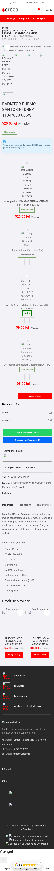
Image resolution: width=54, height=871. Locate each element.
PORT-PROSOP (20, 483)
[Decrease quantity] (22, 262)
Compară (30, 468)
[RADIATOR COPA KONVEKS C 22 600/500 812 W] (40, 621)
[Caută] (32, 10)
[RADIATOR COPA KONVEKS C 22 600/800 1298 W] (14, 621)
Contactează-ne (27, 255)
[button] (14, 655)
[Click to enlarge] (7, 47)
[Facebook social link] (14, 493)
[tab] (8, 505)
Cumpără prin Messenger (26, 440)
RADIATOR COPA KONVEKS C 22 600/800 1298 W (13, 641)
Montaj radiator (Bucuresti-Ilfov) (27, 250)
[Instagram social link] (6, 761)
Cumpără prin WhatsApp (26, 432)
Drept (49, 412)
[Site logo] (10, 10)
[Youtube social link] (14, 761)
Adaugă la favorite (13, 468)
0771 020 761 (18, 3)
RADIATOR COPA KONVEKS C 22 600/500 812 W (40, 641)
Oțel (50, 420)
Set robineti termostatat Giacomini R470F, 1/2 (27, 364)
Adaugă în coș (35, 396)
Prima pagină (5, 29)
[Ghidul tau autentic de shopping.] (27, 840)
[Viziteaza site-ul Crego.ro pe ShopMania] (27, 843)
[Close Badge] (40, 862)
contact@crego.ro (36, 3)
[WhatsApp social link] (18, 493)
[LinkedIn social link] (10, 761)
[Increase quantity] (31, 262)
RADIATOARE (19, 30)
